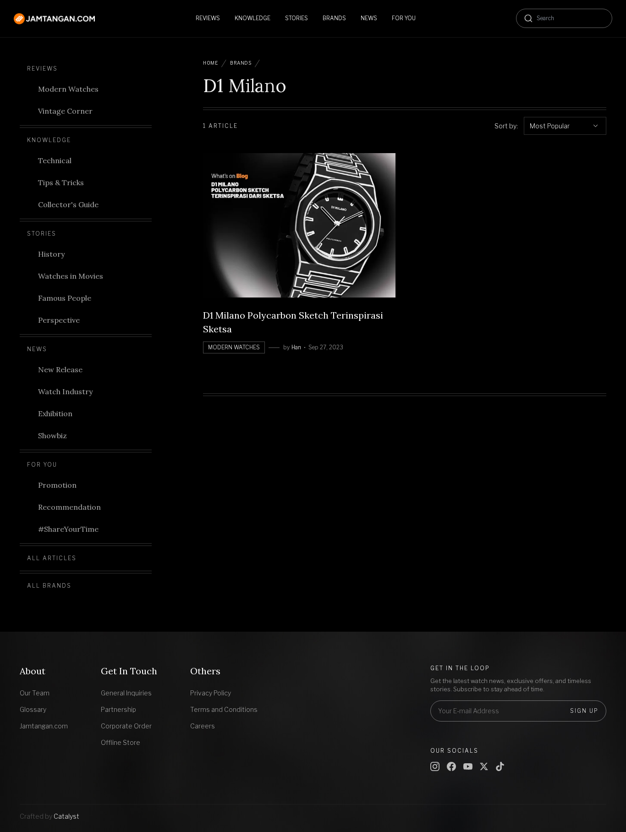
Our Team (34, 693)
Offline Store (120, 742)
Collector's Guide (68, 204)
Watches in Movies (70, 276)
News (37, 349)
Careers (202, 726)
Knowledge (49, 140)
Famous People (64, 298)
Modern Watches (68, 89)
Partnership (118, 709)
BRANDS (240, 63)
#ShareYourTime (68, 529)
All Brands (49, 585)
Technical (54, 160)
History (51, 254)
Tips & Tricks (61, 182)
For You (42, 464)
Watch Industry (65, 391)
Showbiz (52, 435)
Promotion (57, 485)
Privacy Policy (210, 693)
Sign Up (584, 710)
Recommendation (69, 507)
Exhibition (55, 413)
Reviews (42, 68)
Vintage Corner (65, 111)
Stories (41, 233)
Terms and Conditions (224, 709)
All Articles (52, 558)
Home (210, 63)
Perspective (59, 320)
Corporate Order (126, 726)
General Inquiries (126, 693)
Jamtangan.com (44, 726)
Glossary (33, 709)
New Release (60, 369)
